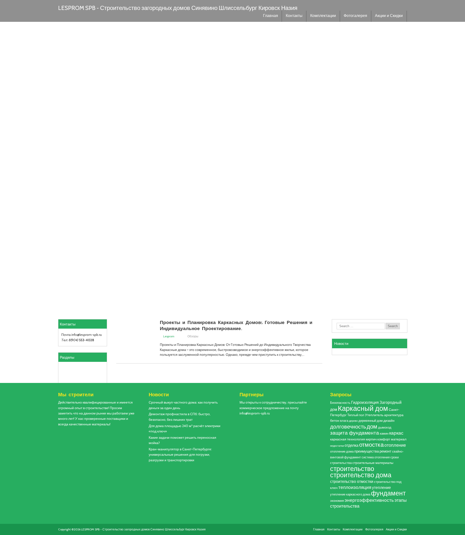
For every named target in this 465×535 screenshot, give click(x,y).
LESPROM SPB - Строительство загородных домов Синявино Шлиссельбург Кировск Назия (177, 7)
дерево (353, 420)
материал (398, 439)
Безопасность (340, 403)
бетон (334, 420)
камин (384, 433)
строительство (352, 468)
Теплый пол (355, 415)
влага (344, 420)
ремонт (385, 451)
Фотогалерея (355, 16)
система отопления (376, 457)
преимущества (366, 451)
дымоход (384, 427)
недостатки (337, 445)
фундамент (388, 493)
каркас (396, 433)
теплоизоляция (354, 487)
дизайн (389, 420)
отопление (395, 445)
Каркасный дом (363, 408)
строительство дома (360, 475)
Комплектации (323, 16)
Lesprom (168, 336)
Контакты (294, 16)
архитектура (393, 415)
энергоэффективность (369, 500)
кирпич (371, 439)
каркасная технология (347, 439)
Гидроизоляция (365, 402)
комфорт (383, 439)
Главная (270, 16)
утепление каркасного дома (350, 494)
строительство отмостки (351, 481)
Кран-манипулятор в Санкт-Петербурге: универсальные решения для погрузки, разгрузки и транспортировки (180, 454)
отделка (351, 445)
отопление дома (342, 451)
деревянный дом (370, 420)
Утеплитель (374, 415)
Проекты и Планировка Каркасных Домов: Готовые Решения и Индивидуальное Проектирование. (236, 325)
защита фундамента (354, 433)
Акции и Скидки (389, 16)
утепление (381, 487)
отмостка (371, 444)
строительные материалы (372, 463)
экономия (337, 501)
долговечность (348, 426)
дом (372, 426)
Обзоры (192, 336)
